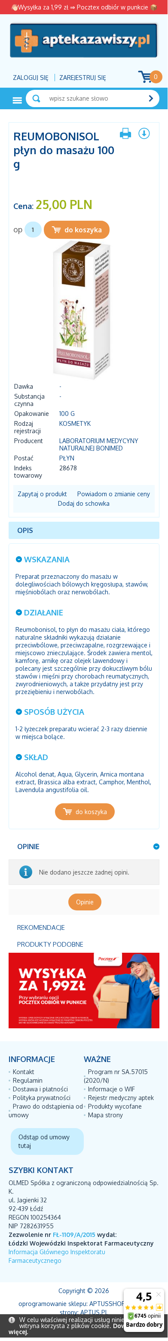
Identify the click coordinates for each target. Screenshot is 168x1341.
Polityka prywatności (41, 1097)
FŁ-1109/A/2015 (74, 1234)
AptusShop (107, 1303)
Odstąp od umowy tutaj (44, 1141)
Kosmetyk (75, 423)
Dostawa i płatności (40, 1089)
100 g (67, 413)
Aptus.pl (94, 1312)
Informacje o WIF (111, 1089)
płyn (66, 458)
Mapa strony (105, 1115)
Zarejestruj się (82, 77)
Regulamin (28, 1080)
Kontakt (23, 1071)
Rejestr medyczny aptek (121, 1097)
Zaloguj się (31, 77)
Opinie (85, 902)
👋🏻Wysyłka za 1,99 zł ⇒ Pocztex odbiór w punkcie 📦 (84, 7)
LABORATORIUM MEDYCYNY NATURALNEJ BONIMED (98, 444)
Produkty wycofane (115, 1106)
